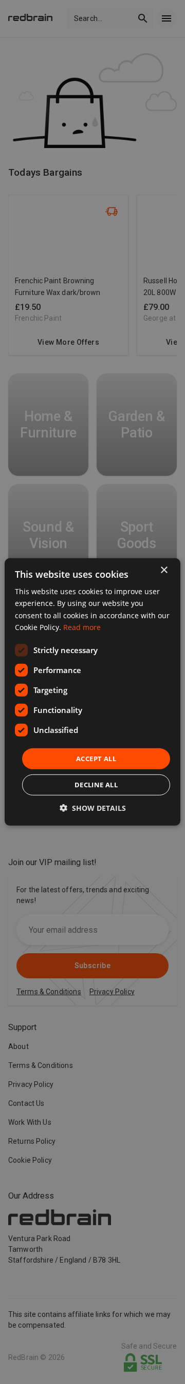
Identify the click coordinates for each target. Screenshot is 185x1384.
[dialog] (92, 692)
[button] (93, 808)
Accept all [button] (96, 758)
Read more (82, 627)
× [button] (164, 570)
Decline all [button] (96, 784)
